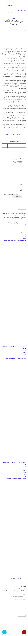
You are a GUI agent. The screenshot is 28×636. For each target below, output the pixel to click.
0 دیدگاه (13, 134)
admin (7, 134)
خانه (7, 12)
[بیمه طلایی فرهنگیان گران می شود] (14, 38)
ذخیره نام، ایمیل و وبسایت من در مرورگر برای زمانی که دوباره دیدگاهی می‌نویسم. (13, 195)
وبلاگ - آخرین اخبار (21, 10)
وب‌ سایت (21, 190)
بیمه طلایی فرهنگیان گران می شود (14, 22)
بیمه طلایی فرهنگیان (12, 137)
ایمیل (21, 185)
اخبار (9, 12)
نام (21, 179)
